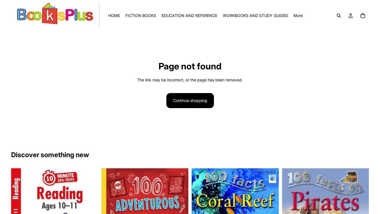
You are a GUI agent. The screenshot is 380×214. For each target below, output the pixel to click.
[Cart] (363, 15)
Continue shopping (190, 100)
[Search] (339, 15)
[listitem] (298, 15)
